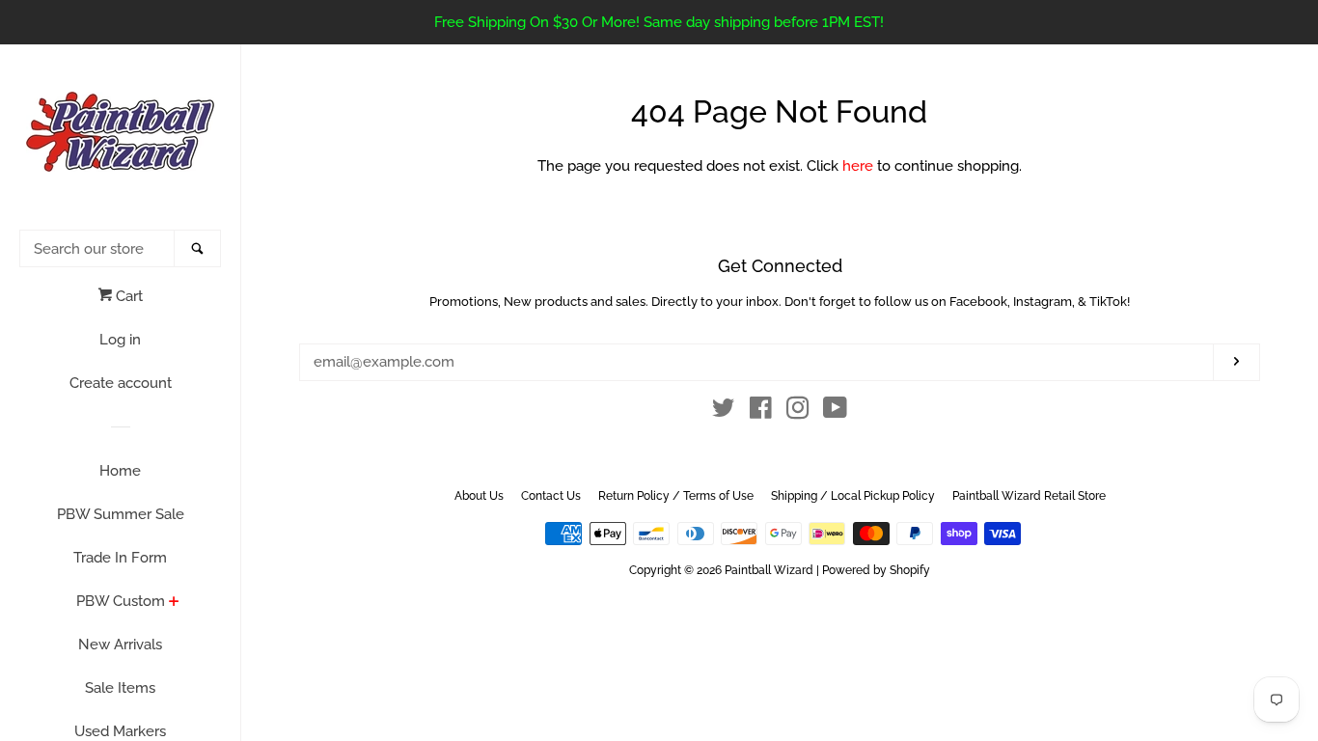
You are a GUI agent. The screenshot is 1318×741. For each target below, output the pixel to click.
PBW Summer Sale (120, 514)
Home (120, 471)
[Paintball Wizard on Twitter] (723, 412)
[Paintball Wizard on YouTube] (835, 412)
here (857, 166)
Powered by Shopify (876, 570)
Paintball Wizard (769, 570)
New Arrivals (120, 644)
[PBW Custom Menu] (174, 603)
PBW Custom (120, 601)
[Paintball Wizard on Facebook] (761, 412)
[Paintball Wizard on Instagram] (798, 412)
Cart (127, 296)
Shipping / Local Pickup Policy (853, 496)
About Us (479, 496)
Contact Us (551, 496)
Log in (120, 339)
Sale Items (120, 688)
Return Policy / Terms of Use (676, 496)
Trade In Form (120, 557)
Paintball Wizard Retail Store (1029, 496)
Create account (120, 383)
